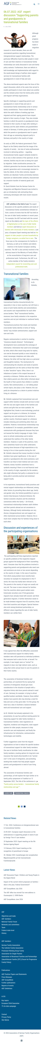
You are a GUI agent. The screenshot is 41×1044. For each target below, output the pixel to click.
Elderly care (8, 793)
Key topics (5, 1000)
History (4, 933)
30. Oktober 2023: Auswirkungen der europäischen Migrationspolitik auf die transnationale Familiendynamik (21, 858)
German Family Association (11, 945)
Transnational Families (22, 793)
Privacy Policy (6, 1017)
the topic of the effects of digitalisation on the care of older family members (22, 224)
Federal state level (8, 930)
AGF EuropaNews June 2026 (13, 899)
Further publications (8, 983)
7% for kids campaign (9, 1006)
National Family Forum (9, 922)
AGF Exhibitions (7, 988)
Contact (4, 1014)
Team (3, 927)
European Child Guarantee (10, 1003)
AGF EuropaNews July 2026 (13, 889)
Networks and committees (10, 925)
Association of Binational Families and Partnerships (19, 957)
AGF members (6, 919)
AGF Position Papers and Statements (14, 974)
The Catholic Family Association (12, 948)
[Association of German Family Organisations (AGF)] (13, 3)
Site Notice (5, 1020)
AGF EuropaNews (7, 980)
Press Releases (7, 977)
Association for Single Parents (12, 954)
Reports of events (8, 986)
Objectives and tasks (9, 916)
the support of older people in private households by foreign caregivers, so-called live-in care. (21, 235)
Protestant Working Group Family (13, 951)
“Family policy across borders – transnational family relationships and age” (21, 785)
